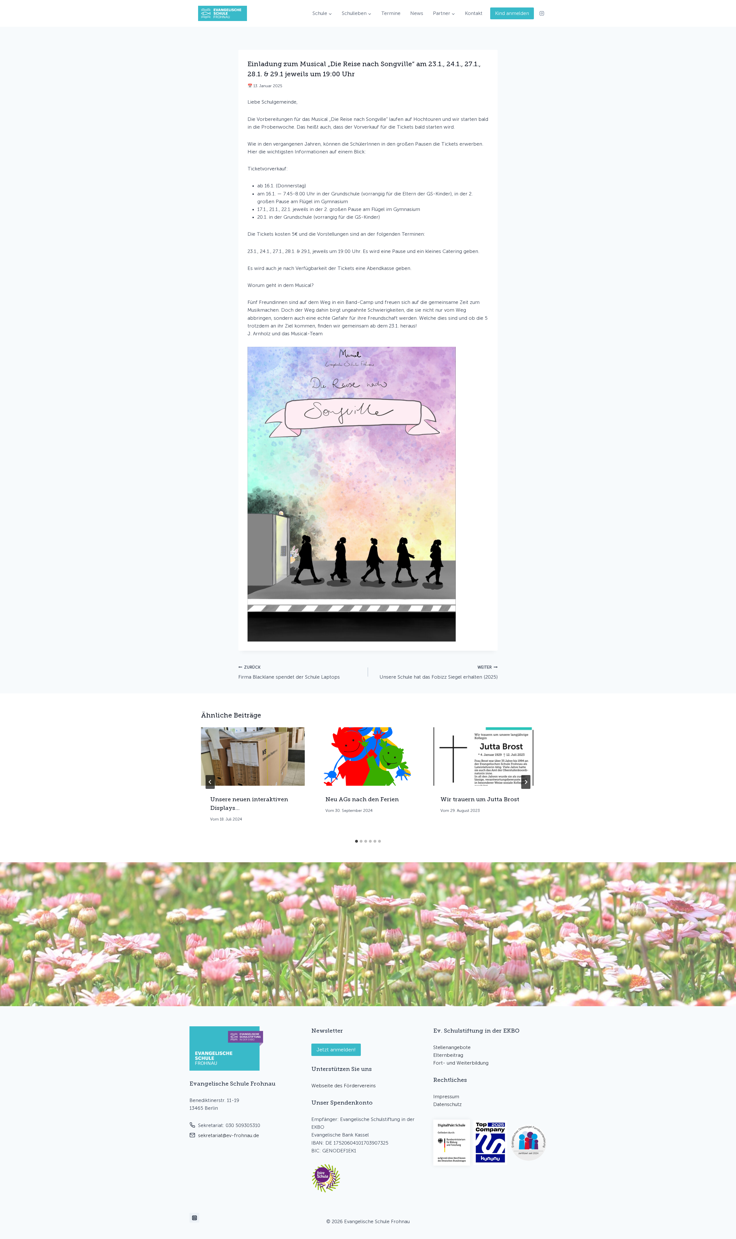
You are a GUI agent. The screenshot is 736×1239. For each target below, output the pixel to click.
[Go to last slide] (210, 782)
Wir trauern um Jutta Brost (479, 799)
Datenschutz (447, 1104)
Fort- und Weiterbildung (460, 1063)
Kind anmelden (512, 13)
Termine (390, 13)
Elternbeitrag (448, 1055)
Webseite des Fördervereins (343, 1085)
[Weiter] (525, 782)
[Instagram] (542, 13)
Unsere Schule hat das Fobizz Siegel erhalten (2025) (438, 672)
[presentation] (253, 756)
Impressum (446, 1096)
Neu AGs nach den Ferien (362, 799)
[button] (326, 1178)
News (416, 13)
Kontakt (473, 13)
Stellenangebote (452, 1047)
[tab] (356, 841)
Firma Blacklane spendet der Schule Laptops (289, 672)
